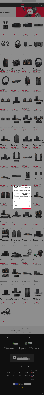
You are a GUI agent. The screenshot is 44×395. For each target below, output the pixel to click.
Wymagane (15, 201)
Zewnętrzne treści (15, 206)
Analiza (14, 202)
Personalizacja (15, 205)
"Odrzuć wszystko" (15, 192)
